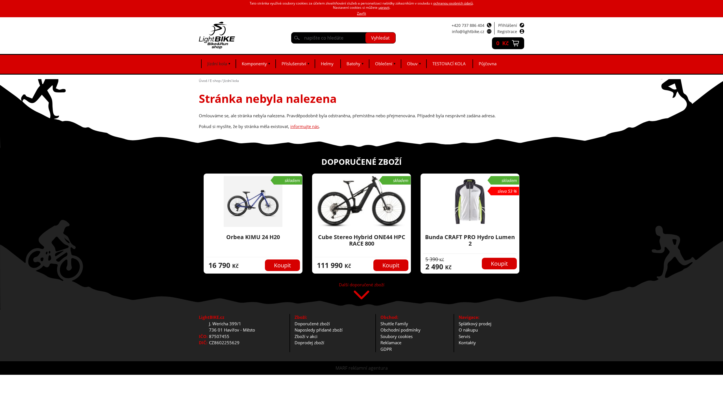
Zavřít (361, 13)
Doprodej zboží (309, 342)
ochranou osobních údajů (453, 3)
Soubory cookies (396, 336)
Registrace (507, 31)
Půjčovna (487, 63)
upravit (383, 7)
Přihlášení (507, 25)
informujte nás (304, 126)
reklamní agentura (368, 368)
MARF (341, 368)
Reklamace (390, 342)
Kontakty (467, 342)
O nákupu (468, 330)
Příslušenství (294, 63)
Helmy (327, 63)
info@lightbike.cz (468, 31)
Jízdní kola (217, 63)
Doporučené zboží (312, 323)
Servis (464, 336)
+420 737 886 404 (468, 25)
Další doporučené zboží (361, 285)
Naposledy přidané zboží (319, 330)
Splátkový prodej (475, 323)
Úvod (203, 80)
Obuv (412, 63)
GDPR (386, 349)
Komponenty (254, 63)
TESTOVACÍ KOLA (449, 63)
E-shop (215, 80)
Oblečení (383, 63)
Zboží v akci (306, 336)
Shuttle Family (394, 323)
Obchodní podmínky (400, 330)
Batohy (353, 63)
